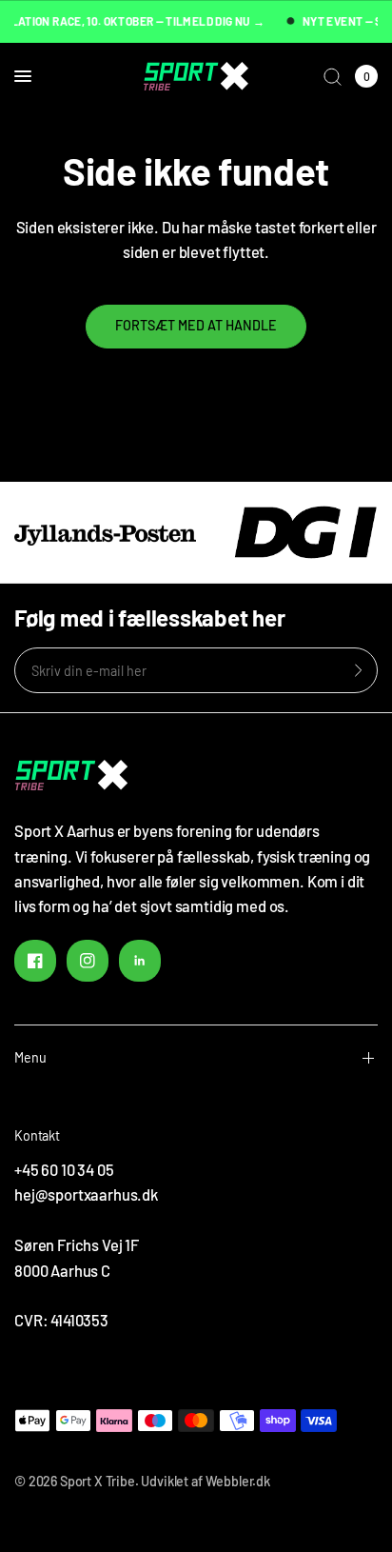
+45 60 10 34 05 (64, 1169)
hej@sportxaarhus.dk (86, 1194)
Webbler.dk (238, 1481)
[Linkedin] (140, 961)
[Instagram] (87, 961)
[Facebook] (35, 961)
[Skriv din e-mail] (359, 670)
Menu (30, 1057)
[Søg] (332, 76)
